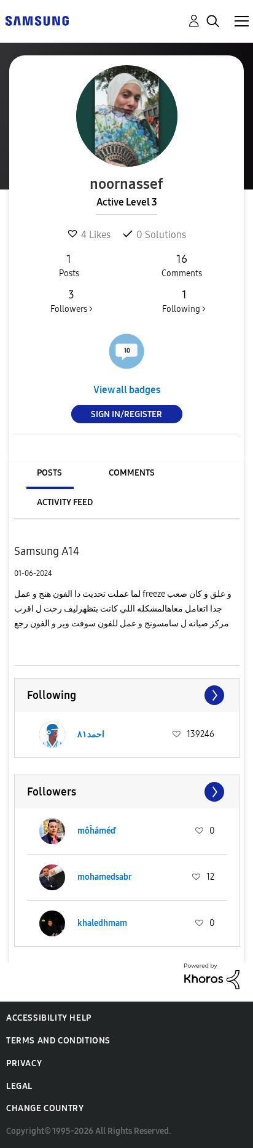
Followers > (71, 301)
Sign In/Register (126, 414)
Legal (19, 1086)
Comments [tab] (132, 473)
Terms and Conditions (58, 1040)
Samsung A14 (46, 551)
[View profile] (52, 734)
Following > (184, 301)
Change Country (45, 1108)
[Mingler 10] (126, 351)
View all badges (126, 390)
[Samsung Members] (37, 20)
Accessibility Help (48, 1018)
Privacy (24, 1063)
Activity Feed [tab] (65, 502)
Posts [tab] (49, 473)
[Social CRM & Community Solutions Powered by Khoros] (211, 975)
